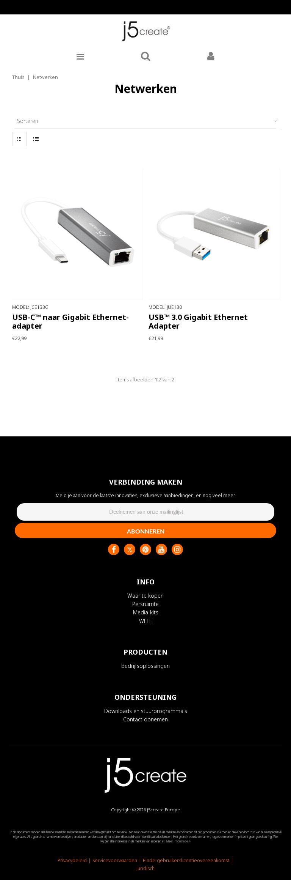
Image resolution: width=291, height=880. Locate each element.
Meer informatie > (178, 841)
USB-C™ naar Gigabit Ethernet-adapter (70, 321)
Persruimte (145, 604)
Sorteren (27, 120)
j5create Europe (163, 809)
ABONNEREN (145, 531)
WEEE (145, 621)
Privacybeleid (72, 860)
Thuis (18, 77)
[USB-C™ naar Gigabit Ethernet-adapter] (77, 234)
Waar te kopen (145, 595)
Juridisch (145, 868)
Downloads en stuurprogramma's (145, 711)
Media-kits (145, 612)
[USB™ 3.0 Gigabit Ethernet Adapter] (214, 234)
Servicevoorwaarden (114, 860)
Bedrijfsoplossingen (145, 665)
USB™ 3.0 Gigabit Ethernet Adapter (198, 321)
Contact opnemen (145, 719)
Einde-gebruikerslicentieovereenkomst (186, 860)
